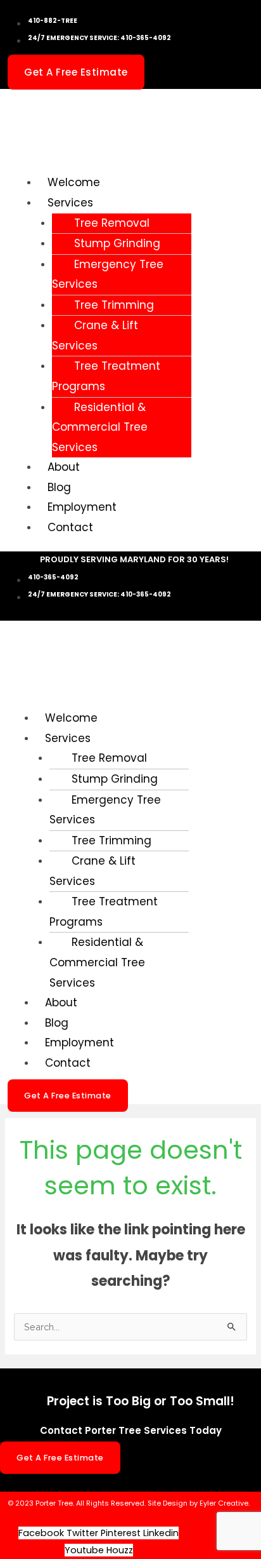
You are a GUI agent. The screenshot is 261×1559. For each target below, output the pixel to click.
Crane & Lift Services (95, 335)
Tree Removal (112, 223)
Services (70, 202)
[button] (83, 203)
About (64, 467)
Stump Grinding (117, 243)
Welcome (74, 182)
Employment (82, 507)
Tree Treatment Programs (106, 376)
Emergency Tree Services (107, 274)
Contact (70, 527)
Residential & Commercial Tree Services (100, 427)
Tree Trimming (114, 305)
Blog (59, 487)
